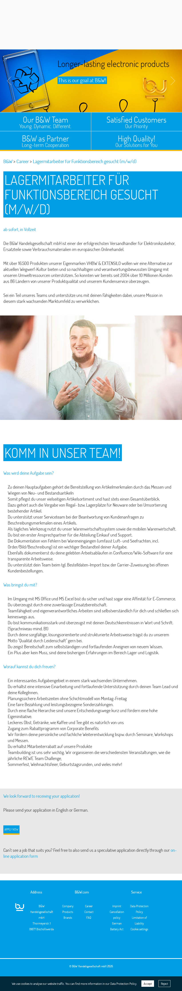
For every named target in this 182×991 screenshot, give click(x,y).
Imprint (116, 906)
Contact (88, 912)
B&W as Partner (45, 140)
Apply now (11, 829)
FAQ (88, 917)
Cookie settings (139, 929)
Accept (148, 983)
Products (67, 912)
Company (67, 906)
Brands (67, 917)
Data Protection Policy (123, 983)
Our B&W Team (45, 121)
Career (89, 906)
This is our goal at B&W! (82, 80)
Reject (164, 983)
